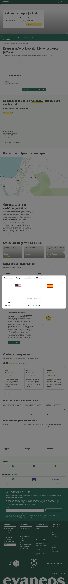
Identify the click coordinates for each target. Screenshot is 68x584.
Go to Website (36, 305)
